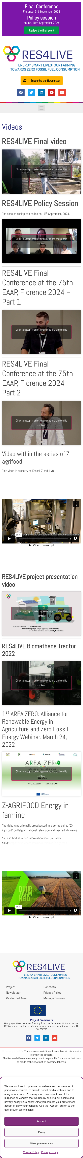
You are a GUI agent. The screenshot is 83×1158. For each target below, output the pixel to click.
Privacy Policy (49, 1152)
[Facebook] (21, 92)
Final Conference (41, 6)
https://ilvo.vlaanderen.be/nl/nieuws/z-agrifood (38, 843)
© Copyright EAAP (12, 1051)
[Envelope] (62, 92)
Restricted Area (16, 998)
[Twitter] (31, 92)
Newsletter (13, 992)
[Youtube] (51, 92)
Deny (41, 1132)
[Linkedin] (41, 92)
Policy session (41, 17)
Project (11, 987)
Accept (41, 1121)
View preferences (41, 1143)
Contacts (50, 987)
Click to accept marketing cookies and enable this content (41, 171)
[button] (41, 108)
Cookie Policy (31, 1152)
